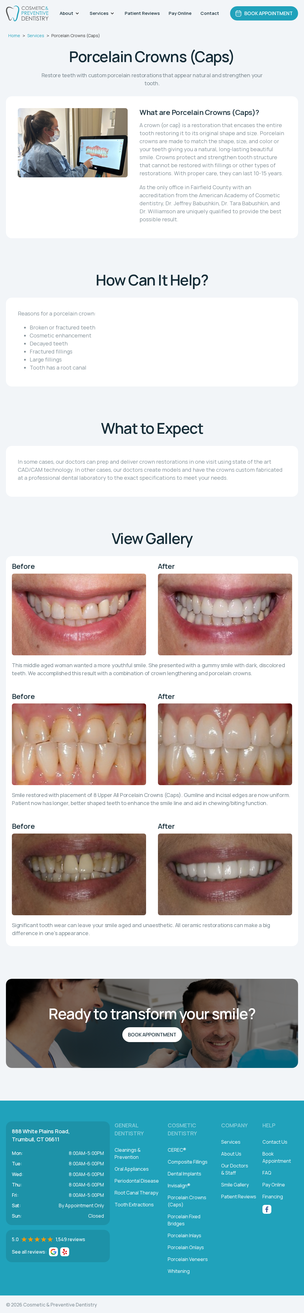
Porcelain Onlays (186, 1247)
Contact (209, 13)
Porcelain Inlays (184, 1235)
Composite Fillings (188, 1162)
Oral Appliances (132, 1169)
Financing (272, 1196)
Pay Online (180, 13)
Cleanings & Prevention (128, 1153)
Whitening (179, 1271)
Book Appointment (152, 1034)
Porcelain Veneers (188, 1259)
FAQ (266, 1173)
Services (35, 35)
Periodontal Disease (137, 1181)
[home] (27, 13)
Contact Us (274, 1142)
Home (14, 35)
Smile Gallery (235, 1184)
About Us (231, 1154)
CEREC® (177, 1150)
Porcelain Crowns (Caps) (187, 1201)
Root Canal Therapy (136, 1192)
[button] (70, 13)
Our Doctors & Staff (234, 1169)
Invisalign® (179, 1185)
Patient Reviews (142, 13)
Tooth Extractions (134, 1204)
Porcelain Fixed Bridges (184, 1220)
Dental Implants (184, 1173)
